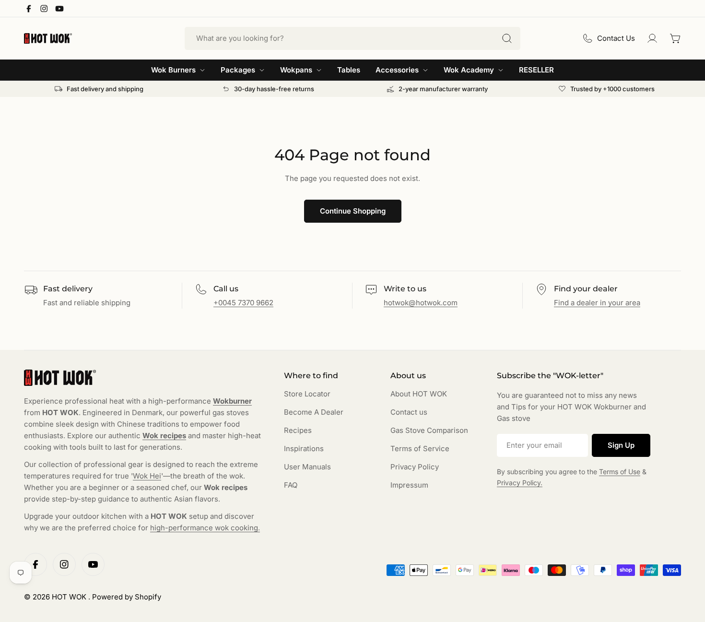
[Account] (652, 38)
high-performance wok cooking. (205, 527)
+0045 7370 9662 (243, 302)
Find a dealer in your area (597, 302)
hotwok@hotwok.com (421, 302)
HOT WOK (70, 596)
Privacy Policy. (519, 482)
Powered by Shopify (126, 596)
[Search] (507, 38)
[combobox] (352, 38)
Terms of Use (619, 471)
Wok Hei (147, 475)
